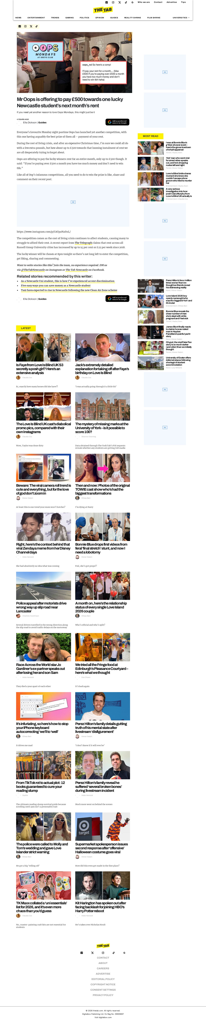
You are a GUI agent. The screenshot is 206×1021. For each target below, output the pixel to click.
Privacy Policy (103, 995)
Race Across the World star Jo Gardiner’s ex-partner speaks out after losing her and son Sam (40, 669)
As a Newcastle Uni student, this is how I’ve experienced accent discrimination (68, 281)
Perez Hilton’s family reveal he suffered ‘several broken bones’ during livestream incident (98, 787)
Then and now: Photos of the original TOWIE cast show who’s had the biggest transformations (102, 489)
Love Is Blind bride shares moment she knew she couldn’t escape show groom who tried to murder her (179, 178)
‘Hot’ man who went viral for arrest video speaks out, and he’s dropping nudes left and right (177, 161)
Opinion (99, 18)
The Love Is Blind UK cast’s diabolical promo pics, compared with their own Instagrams (43, 428)
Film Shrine (153, 18)
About (103, 963)
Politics (84, 18)
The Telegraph (83, 242)
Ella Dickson (30, 122)
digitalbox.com (105, 1017)
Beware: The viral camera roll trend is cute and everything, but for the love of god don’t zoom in (43, 489)
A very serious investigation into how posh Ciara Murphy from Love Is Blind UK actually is (179, 192)
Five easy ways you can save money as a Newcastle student (56, 285)
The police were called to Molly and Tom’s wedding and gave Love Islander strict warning (42, 848)
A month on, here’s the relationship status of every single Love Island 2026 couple (101, 607)
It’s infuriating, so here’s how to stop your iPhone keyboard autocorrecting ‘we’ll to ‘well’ (42, 728)
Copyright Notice (103, 984)
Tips (183, 2)
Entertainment (36, 18)
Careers (103, 968)
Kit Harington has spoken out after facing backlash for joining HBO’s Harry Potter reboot (100, 907)
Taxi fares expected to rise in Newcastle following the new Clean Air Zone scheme (69, 290)
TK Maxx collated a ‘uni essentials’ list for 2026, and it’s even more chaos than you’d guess (41, 907)
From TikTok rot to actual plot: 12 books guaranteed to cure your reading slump (40, 787)
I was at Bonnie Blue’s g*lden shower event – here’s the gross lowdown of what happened (178, 146)
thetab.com (98, 1011)
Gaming (69, 18)
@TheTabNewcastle (33, 269)
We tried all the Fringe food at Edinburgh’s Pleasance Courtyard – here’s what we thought (101, 669)
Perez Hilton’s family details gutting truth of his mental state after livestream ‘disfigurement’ (101, 728)
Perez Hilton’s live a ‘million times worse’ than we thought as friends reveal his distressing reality (179, 284)
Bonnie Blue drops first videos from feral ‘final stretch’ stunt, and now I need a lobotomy (101, 548)
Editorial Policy (103, 979)
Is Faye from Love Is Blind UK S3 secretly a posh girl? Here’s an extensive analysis (39, 369)
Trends (55, 18)
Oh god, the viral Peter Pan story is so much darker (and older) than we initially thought (179, 346)
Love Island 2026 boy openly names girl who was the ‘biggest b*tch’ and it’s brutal (179, 299)
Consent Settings (103, 990)
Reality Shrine (132, 18)
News (18, 18)
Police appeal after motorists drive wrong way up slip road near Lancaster (41, 607)
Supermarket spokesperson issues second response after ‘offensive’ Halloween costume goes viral (101, 848)
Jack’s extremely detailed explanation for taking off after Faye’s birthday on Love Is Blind (102, 369)
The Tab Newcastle (76, 269)
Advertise (172, 2)
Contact (158, 2)
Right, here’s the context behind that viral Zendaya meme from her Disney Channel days (43, 548)
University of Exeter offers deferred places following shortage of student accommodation (178, 361)
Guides (114, 18)
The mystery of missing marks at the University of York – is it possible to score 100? (101, 428)
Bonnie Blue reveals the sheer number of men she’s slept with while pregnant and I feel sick (177, 315)
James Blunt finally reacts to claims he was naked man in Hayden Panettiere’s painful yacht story (178, 331)
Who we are (144, 2)
